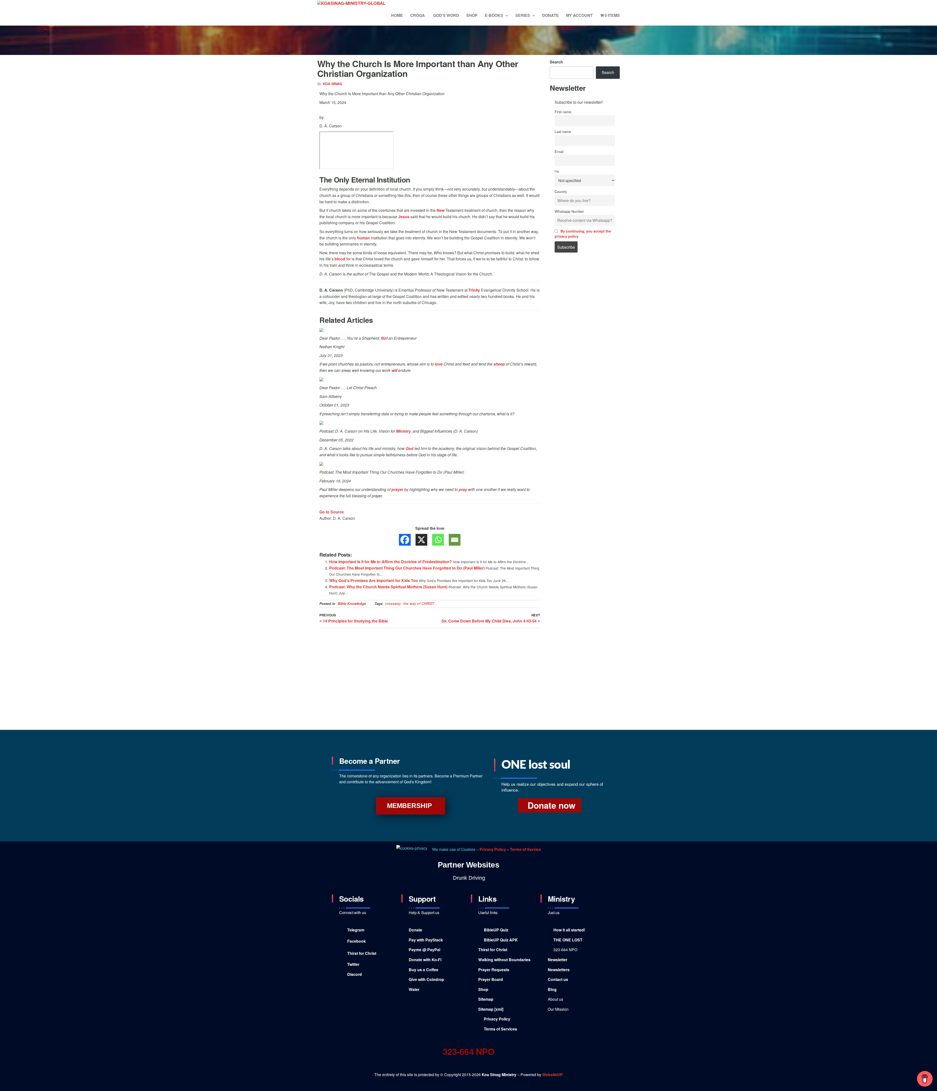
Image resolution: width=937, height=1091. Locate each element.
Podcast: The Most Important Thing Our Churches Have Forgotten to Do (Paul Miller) (407, 568)
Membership (409, 805)
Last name (563, 131)
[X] (421, 540)
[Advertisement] (585, 339)
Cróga (418, 15)
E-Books (494, 15)
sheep (499, 364)
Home (397, 15)
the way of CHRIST (418, 603)
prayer (397, 489)
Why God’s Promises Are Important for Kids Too (373, 580)
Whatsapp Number (569, 211)
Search (556, 62)
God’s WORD (446, 15)
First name (563, 111)
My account (579, 15)
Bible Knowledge (352, 603)
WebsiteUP (552, 1074)
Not (384, 338)
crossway (393, 603)
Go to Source (331, 512)
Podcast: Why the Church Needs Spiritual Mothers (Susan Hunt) (388, 587)
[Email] (454, 540)
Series (522, 15)
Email (559, 151)
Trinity (474, 290)
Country (561, 191)
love (439, 364)
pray (463, 489)
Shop (472, 15)
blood (340, 259)
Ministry (403, 431)
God (409, 448)
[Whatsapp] (438, 540)
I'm (557, 171)
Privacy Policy (493, 849)
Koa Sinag (332, 83)
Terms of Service (525, 849)
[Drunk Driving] (468, 878)
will (394, 370)
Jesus (403, 216)
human (363, 238)
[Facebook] (405, 540)
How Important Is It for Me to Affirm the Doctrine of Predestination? (390, 561)
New (441, 210)
